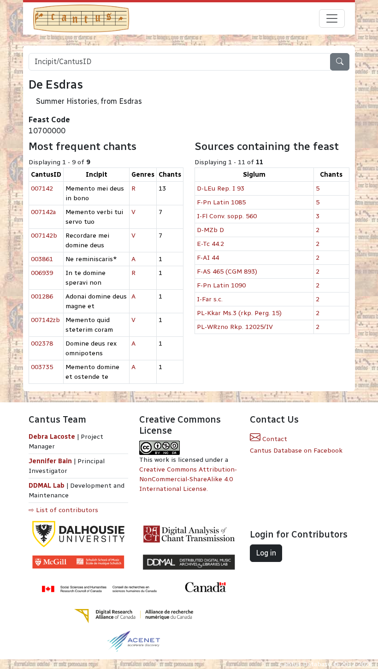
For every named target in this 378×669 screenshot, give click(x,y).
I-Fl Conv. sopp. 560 (227, 216)
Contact (273, 439)
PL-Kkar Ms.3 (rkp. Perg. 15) (239, 313)
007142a (43, 212)
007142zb (45, 320)
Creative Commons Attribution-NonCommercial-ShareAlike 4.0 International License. (188, 479)
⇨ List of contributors (63, 510)
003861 (42, 259)
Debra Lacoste (52, 437)
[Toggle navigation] (332, 18)
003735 (42, 367)
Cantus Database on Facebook (296, 450)
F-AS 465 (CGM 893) (227, 271)
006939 (42, 273)
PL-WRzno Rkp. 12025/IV (235, 327)
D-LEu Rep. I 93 (220, 188)
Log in (266, 553)
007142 (42, 188)
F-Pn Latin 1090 (221, 285)
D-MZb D (210, 230)
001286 (42, 296)
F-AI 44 (208, 258)
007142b (44, 235)
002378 (42, 343)
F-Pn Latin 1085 (221, 202)
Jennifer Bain (51, 461)
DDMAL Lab (47, 486)
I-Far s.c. (210, 299)
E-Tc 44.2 (210, 244)
